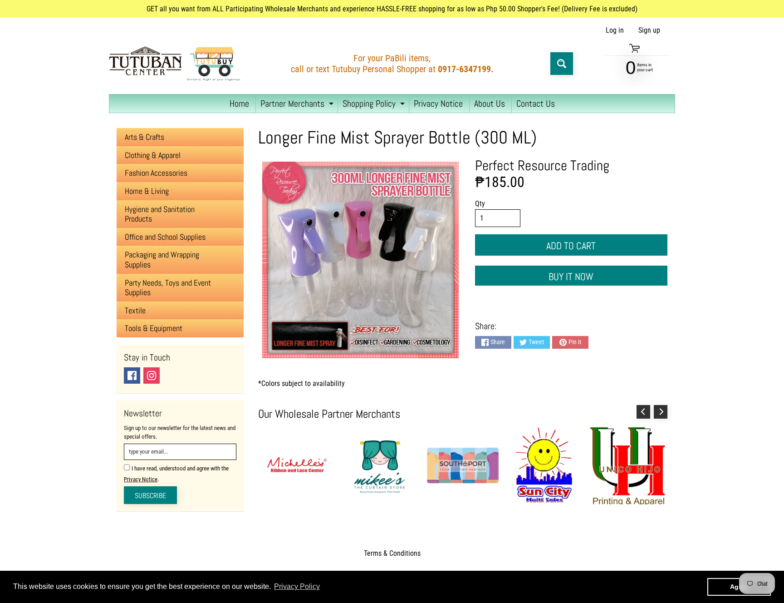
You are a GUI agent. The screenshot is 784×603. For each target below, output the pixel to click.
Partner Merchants (298, 105)
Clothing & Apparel (153, 155)
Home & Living (147, 191)
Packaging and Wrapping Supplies (162, 259)
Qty (480, 203)
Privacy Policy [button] (297, 586)
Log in (615, 30)
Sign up (649, 30)
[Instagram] (151, 375)
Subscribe (150, 495)
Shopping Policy (375, 105)
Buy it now (571, 276)
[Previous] (643, 412)
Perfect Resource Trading (542, 165)
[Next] (660, 412)
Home (239, 103)
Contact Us (535, 103)
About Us (489, 103)
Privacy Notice (438, 103)
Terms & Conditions (392, 553)
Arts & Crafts (144, 137)
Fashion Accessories (156, 173)
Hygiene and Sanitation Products (160, 214)
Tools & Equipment (153, 328)
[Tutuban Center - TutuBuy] (177, 63)
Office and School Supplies (165, 237)
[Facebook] (132, 375)
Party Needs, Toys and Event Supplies (168, 287)
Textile (135, 310)
